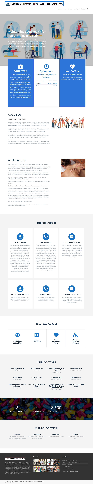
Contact (83, 9)
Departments (76, 9)
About (64, 9)
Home (60, 9)
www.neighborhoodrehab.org (72, 471)
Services (70, 9)
